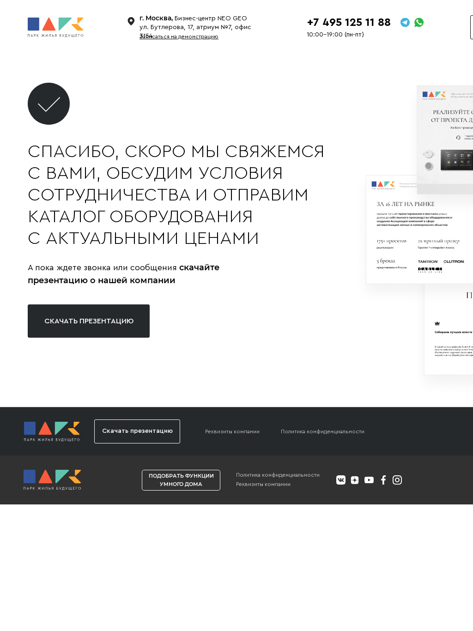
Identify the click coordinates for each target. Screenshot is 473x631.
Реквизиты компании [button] (232, 431)
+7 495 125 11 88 (349, 22)
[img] (52, 480)
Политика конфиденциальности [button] (278, 475)
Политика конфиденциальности (322, 431)
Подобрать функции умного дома (181, 480)
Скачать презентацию (88, 321)
